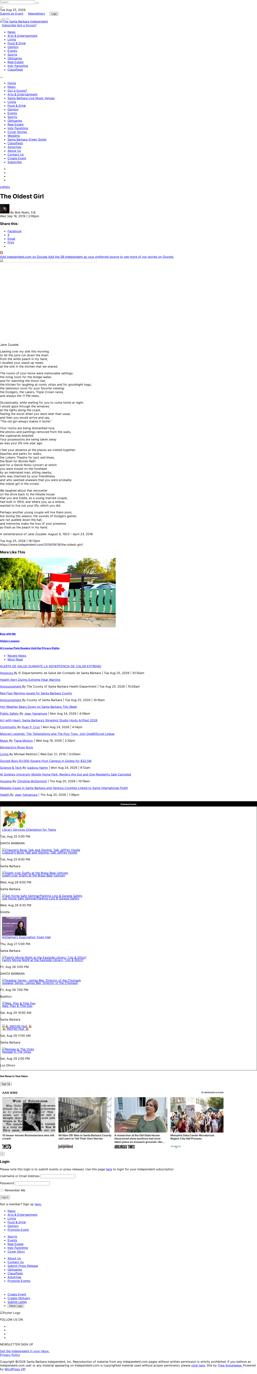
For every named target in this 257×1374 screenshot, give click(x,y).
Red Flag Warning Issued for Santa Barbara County (36, 693)
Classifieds (15, 69)
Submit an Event (11, 13)
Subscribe (9, 25)
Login (54, 13)
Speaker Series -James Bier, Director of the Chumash (40, 983)
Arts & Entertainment (22, 36)
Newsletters (36, 13)
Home (12, 83)
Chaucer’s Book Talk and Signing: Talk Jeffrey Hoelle (39, 852)
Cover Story (16, 1251)
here (109, 1169)
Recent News (17, 655)
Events (12, 51)
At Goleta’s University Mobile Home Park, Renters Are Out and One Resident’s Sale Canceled (65, 774)
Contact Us (16, 154)
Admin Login (16, 1305)
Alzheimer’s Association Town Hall (26, 937)
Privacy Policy (10, 1355)
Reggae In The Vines (16, 1052)
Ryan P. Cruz (31, 727)
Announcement (11, 686)
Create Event (17, 158)
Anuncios (7, 673)
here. (38, 1204)
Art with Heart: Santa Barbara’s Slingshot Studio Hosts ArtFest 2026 (48, 720)
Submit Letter (17, 1302)
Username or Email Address (20, 1176)
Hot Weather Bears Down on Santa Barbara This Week (38, 707)
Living (12, 39)
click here (198, 1365)
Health (5, 795)
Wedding (14, 136)
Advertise (14, 147)
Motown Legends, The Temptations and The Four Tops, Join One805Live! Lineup (57, 734)
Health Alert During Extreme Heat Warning (30, 680)
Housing (6, 781)
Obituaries (15, 58)
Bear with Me (8, 633)
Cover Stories (17, 132)
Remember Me (14, 1190)
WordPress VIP (15, 1369)
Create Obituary (19, 1298)
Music (4, 740)
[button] (29, 1123)
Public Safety (10, 713)
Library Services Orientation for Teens (29, 830)
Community (8, 727)
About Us (14, 151)
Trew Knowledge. (230, 1365)
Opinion (13, 47)
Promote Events (19, 1281)
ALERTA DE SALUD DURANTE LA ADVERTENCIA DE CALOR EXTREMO (50, 666)
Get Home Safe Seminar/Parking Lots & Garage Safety (40, 898)
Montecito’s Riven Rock (16, 747)
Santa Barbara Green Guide (27, 139)
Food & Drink (17, 43)
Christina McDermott (32, 781)
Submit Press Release (23, 1266)
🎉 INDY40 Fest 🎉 (15, 1029)
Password (7, 1183)
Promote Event (18, 1230)
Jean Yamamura (35, 713)
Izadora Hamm (37, 767)
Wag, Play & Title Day (17, 1006)
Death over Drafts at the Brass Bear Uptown (33, 875)
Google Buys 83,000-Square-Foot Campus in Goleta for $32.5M (45, 761)
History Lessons (9, 640)
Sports (12, 54)
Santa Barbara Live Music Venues (31, 98)
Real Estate (16, 62)
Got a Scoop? (26, 25)
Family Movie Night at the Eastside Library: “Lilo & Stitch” (43, 960)
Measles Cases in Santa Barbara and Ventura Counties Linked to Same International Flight (64, 788)
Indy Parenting (18, 66)
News (11, 32)
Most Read (15, 659)
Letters (5, 187)
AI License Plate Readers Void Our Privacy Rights (29, 648)
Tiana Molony (23, 740)
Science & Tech (11, 767)
